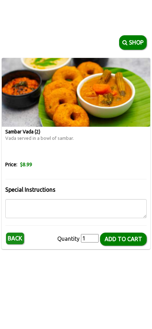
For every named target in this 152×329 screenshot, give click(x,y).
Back (15, 238)
